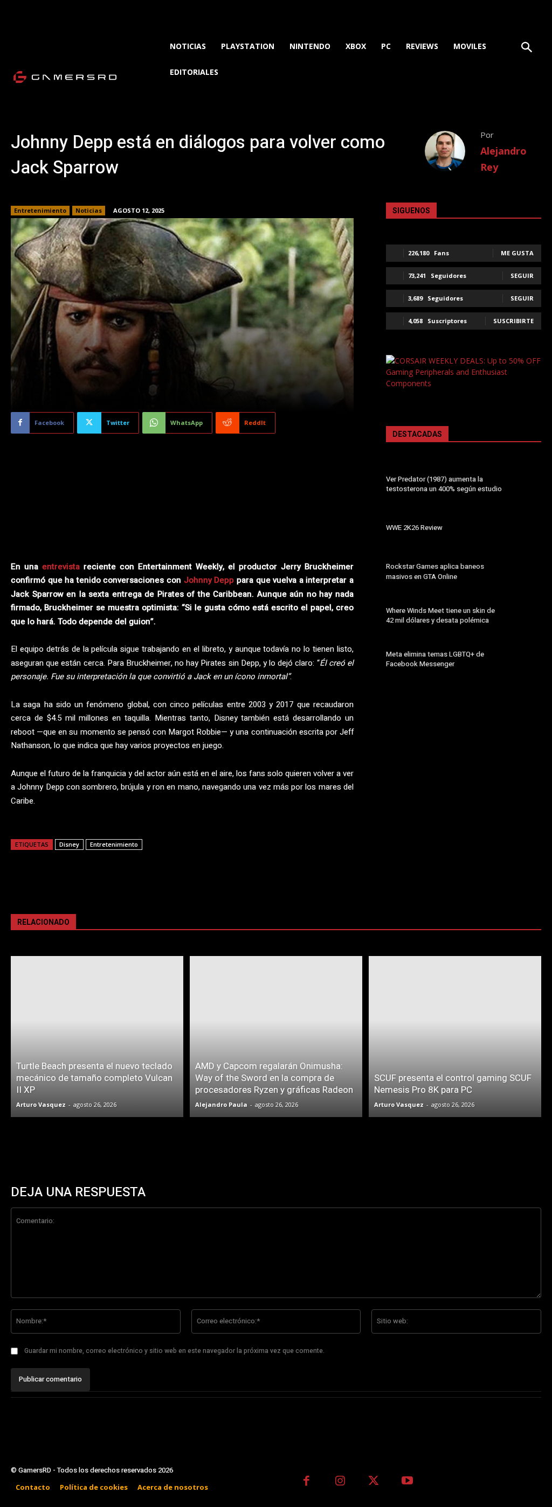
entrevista (61, 567)
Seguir (522, 275)
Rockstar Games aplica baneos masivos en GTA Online (435, 571)
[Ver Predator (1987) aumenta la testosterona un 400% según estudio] (525, 486)
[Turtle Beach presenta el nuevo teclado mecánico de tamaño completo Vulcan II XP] (97, 1036)
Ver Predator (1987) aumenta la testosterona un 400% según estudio (444, 484)
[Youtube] (408, 1482)
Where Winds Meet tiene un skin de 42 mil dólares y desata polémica (440, 615)
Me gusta (517, 253)
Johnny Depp (209, 580)
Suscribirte (513, 321)
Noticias (88, 210)
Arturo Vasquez (41, 1104)
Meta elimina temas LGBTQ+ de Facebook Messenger (435, 659)
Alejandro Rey (503, 158)
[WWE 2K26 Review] (525, 529)
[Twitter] (374, 1482)
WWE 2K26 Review (414, 527)
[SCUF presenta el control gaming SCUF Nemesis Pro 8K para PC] (455, 1036)
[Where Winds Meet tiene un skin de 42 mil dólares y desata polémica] (525, 617)
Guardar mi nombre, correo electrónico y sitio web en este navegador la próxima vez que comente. (174, 1351)
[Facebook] (306, 1482)
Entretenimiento (40, 210)
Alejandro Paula (221, 1104)
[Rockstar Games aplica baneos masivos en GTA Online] (525, 573)
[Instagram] (340, 1482)
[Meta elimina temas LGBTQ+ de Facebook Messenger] (525, 661)
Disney (69, 844)
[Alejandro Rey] (452, 151)
